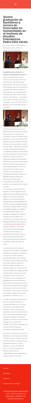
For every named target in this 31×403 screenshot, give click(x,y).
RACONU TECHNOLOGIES (15, 399)
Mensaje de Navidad (15, 224)
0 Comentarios (15, 50)
